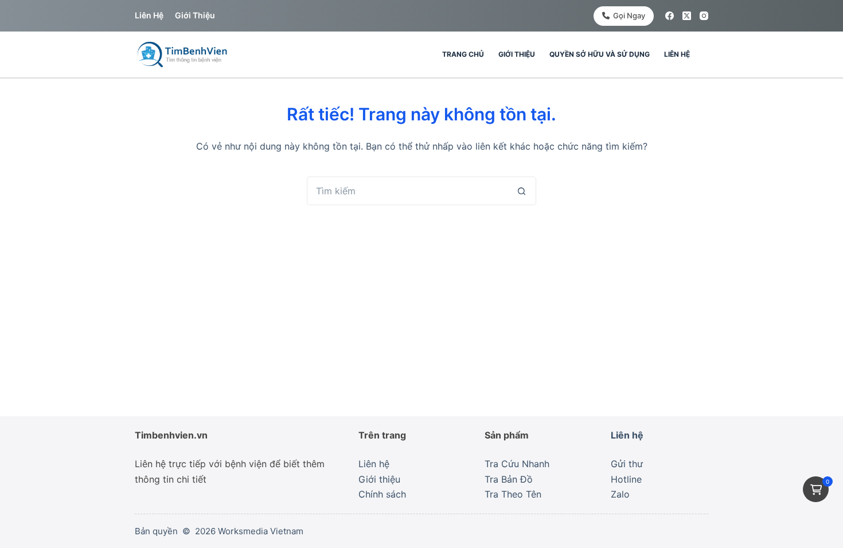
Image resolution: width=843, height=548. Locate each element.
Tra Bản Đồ (509, 479)
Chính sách (382, 494)
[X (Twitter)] (686, 15)
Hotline (626, 479)
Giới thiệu (195, 15)
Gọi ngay (629, 15)
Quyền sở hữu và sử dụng (599, 54)
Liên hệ (149, 15)
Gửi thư (627, 463)
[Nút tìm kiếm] (522, 191)
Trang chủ (463, 54)
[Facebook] (669, 15)
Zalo (620, 494)
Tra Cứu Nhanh (517, 463)
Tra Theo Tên (513, 494)
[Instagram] (704, 15)
